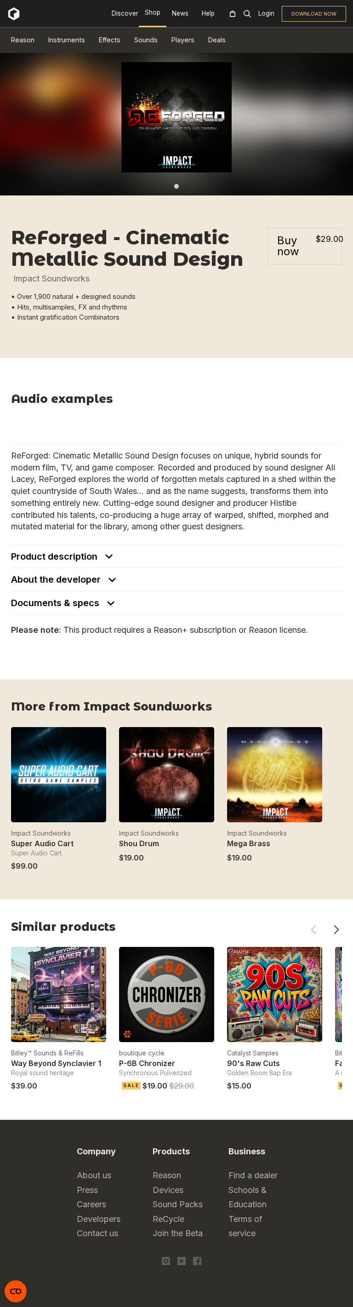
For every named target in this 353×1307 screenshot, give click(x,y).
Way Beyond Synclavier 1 (56, 1063)
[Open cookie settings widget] (16, 1291)
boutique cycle (142, 1053)
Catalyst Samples (253, 1053)
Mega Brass (248, 843)
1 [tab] (176, 186)
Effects (109, 40)
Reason (22, 40)
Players (182, 40)
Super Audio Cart (42, 843)
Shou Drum (139, 843)
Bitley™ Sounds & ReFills (47, 1053)
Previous (313, 929)
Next (336, 929)
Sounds (146, 40)
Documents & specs (56, 602)
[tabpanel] (176, 117)
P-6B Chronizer (147, 1063)
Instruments (66, 40)
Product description (55, 556)
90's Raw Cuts (253, 1063)
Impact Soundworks (51, 278)
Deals (217, 40)
